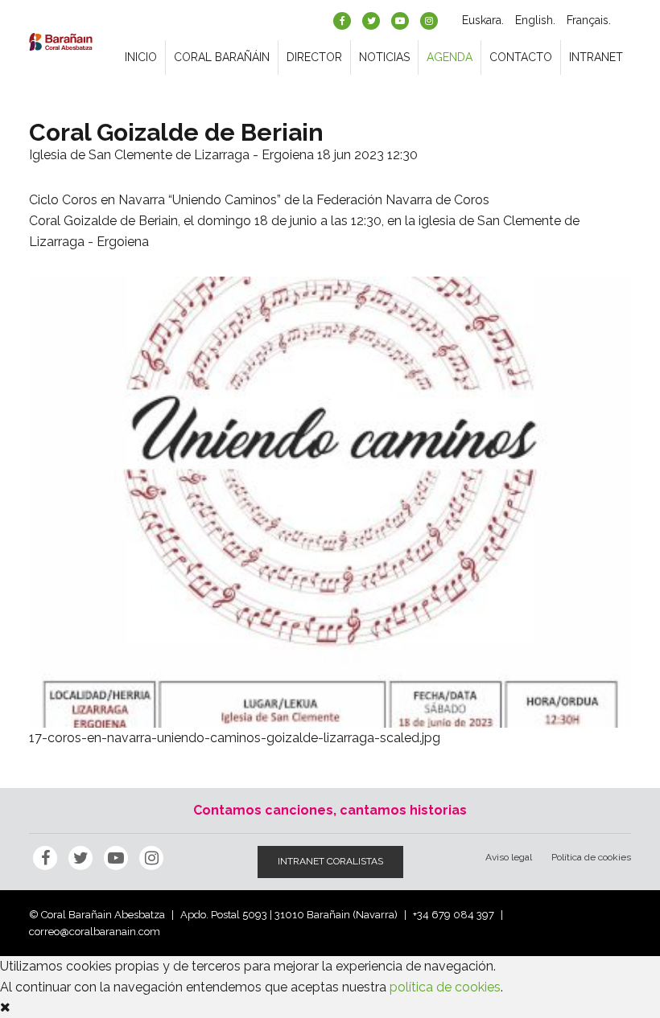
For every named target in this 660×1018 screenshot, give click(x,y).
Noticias (384, 57)
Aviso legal (508, 857)
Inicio (141, 57)
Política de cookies (591, 857)
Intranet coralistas (330, 861)
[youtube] (400, 21)
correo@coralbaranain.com (94, 932)
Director (314, 57)
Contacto (520, 57)
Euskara (481, 20)
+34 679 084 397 (453, 915)
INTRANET (596, 57)
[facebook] (342, 21)
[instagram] (429, 21)
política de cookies (445, 987)
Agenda (449, 57)
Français (587, 20)
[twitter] (371, 21)
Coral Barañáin (222, 57)
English (534, 20)
